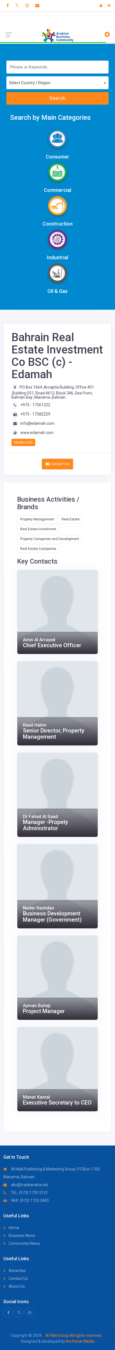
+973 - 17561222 (35, 405)
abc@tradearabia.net (29, 1185)
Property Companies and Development (49, 539)
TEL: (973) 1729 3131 (29, 1192)
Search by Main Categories (50, 117)
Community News (24, 1243)
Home (13, 1227)
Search (57, 98)
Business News (21, 1235)
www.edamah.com (37, 432)
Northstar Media (79, 1341)
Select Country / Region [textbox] (30, 83)
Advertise (17, 1270)
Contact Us (18, 1278)
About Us (16, 1286)
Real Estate (71, 519)
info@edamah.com (37, 423)
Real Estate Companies (38, 549)
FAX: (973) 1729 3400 (29, 1200)
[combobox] (57, 82)
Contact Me (59, 464)
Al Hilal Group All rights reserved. (73, 1335)
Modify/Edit (23, 442)
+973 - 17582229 (35, 414)
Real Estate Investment (38, 529)
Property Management (37, 519)
